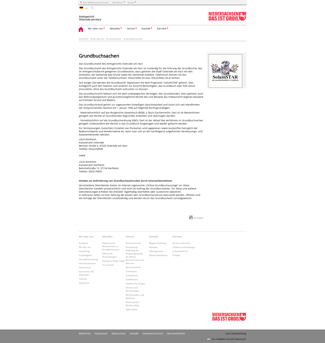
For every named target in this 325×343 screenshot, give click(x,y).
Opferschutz (131, 309)
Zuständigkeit (115, 39)
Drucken (198, 218)
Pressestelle (108, 265)
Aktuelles (107, 236)
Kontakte (153, 247)
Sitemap (83, 278)
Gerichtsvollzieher (87, 263)
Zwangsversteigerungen (113, 260)
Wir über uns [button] (95, 28)
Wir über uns (98, 39)
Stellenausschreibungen (183, 247)
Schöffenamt (132, 279)
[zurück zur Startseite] (91, 17)
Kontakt (153, 236)
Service (130, 236)
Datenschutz (85, 267)
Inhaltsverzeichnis (153, 333)
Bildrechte (85, 333)
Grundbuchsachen (134, 39)
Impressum (84, 282)
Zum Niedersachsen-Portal (95, 2)
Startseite (83, 39)
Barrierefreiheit (133, 267)
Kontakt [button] (146, 28)
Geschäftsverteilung (88, 259)
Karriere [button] (161, 28)
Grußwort (83, 243)
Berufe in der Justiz (181, 243)
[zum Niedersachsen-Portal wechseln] (227, 20)
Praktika (176, 255)
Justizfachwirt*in (180, 251)
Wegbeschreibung (157, 243)
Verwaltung (84, 251)
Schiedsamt (131, 271)
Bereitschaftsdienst (158, 255)
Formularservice (133, 243)
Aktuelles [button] (115, 28)
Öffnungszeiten (156, 251)
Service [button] (131, 28)
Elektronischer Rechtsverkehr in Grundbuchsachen (111, 246)
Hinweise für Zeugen (135, 283)
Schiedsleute (132, 275)
